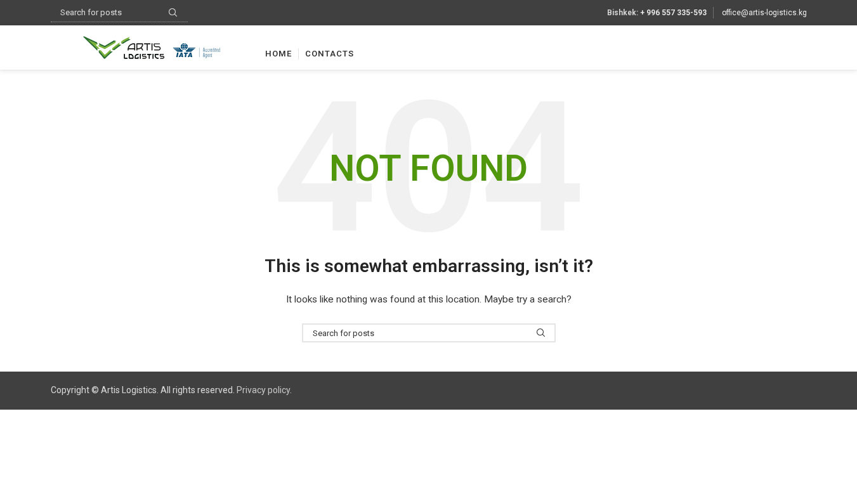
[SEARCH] (541, 333)
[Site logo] (151, 47)
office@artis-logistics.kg (764, 12)
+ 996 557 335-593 (673, 12)
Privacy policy (263, 390)
